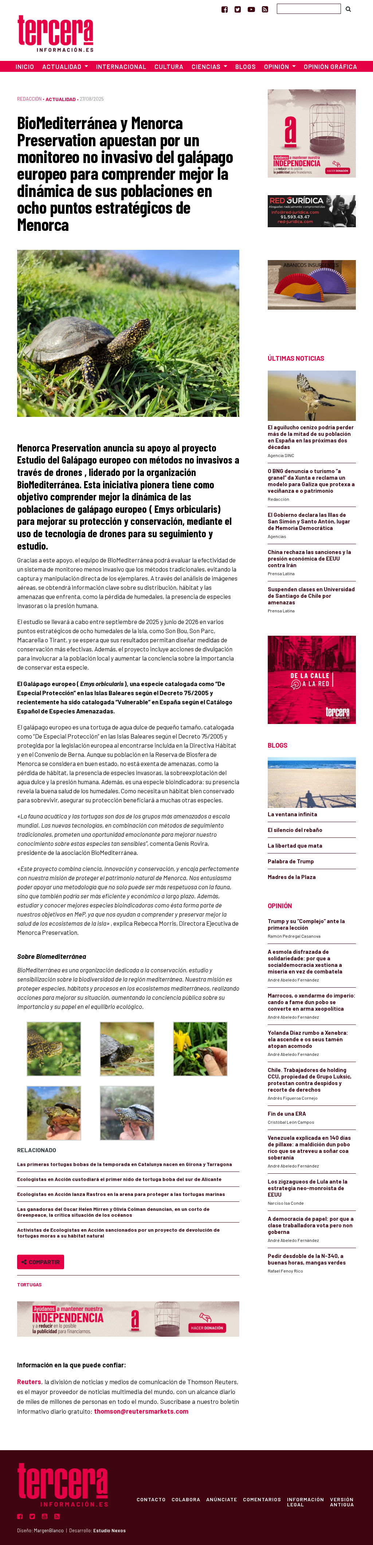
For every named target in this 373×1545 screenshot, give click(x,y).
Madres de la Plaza (292, 877)
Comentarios (262, 1499)
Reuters (29, 1382)
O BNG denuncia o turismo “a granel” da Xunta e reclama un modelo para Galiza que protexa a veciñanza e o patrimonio (311, 481)
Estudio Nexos (109, 1530)
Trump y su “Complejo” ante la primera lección (306, 924)
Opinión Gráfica (330, 66)
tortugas (29, 1285)
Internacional (121, 66)
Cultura (169, 66)
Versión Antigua (342, 1501)
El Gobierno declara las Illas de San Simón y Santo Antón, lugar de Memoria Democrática (309, 521)
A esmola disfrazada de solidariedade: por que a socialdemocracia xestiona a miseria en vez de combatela (305, 961)
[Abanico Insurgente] (312, 294)
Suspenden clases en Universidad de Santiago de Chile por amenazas (311, 595)
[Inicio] (55, 32)
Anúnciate (221, 1499)
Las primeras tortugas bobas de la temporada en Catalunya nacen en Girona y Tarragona (124, 1164)
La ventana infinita (292, 814)
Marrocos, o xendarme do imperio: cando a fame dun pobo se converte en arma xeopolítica (312, 1002)
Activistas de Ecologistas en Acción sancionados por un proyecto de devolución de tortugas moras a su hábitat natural (118, 1233)
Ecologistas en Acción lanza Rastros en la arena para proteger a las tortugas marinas (121, 1194)
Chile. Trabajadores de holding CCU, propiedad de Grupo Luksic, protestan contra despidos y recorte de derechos (310, 1079)
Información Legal (305, 1501)
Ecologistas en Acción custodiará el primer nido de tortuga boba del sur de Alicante (119, 1179)
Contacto (151, 1499)
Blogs (245, 66)
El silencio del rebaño (295, 829)
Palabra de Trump (291, 861)
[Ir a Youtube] (251, 9)
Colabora (186, 1499)
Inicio (25, 66)
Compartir (43, 1261)
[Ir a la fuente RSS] (265, 9)
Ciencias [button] (207, 66)
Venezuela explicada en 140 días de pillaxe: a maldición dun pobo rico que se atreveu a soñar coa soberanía (309, 1147)
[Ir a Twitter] (238, 9)
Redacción (29, 99)
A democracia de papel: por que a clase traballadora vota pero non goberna (311, 1225)
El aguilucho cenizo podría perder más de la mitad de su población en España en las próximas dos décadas (311, 437)
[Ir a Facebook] (224, 9)
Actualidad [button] (62, 66)
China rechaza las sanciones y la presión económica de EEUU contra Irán (309, 558)
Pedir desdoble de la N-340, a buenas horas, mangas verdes (307, 1259)
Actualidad (61, 99)
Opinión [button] (277, 66)
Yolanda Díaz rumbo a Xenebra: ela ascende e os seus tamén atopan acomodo (308, 1039)
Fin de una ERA (287, 1113)
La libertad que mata (295, 845)
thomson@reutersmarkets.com (141, 1411)
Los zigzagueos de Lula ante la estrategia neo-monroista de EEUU (308, 1188)
